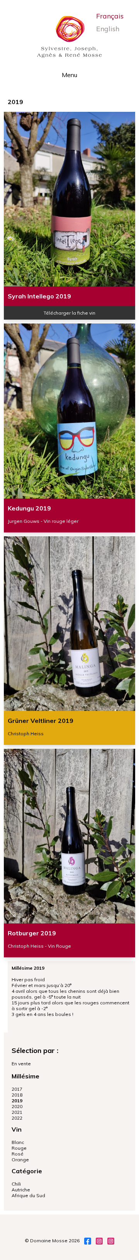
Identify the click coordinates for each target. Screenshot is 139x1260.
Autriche (21, 1190)
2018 (17, 1095)
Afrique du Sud (28, 1195)
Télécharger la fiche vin (69, 313)
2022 (17, 1118)
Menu (69, 75)
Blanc (18, 1142)
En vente (21, 1063)
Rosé (18, 1154)
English (107, 28)
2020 (17, 1106)
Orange (20, 1159)
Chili (16, 1184)
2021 (17, 1112)
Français (110, 16)
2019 (17, 1100)
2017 (17, 1089)
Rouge (19, 1148)
